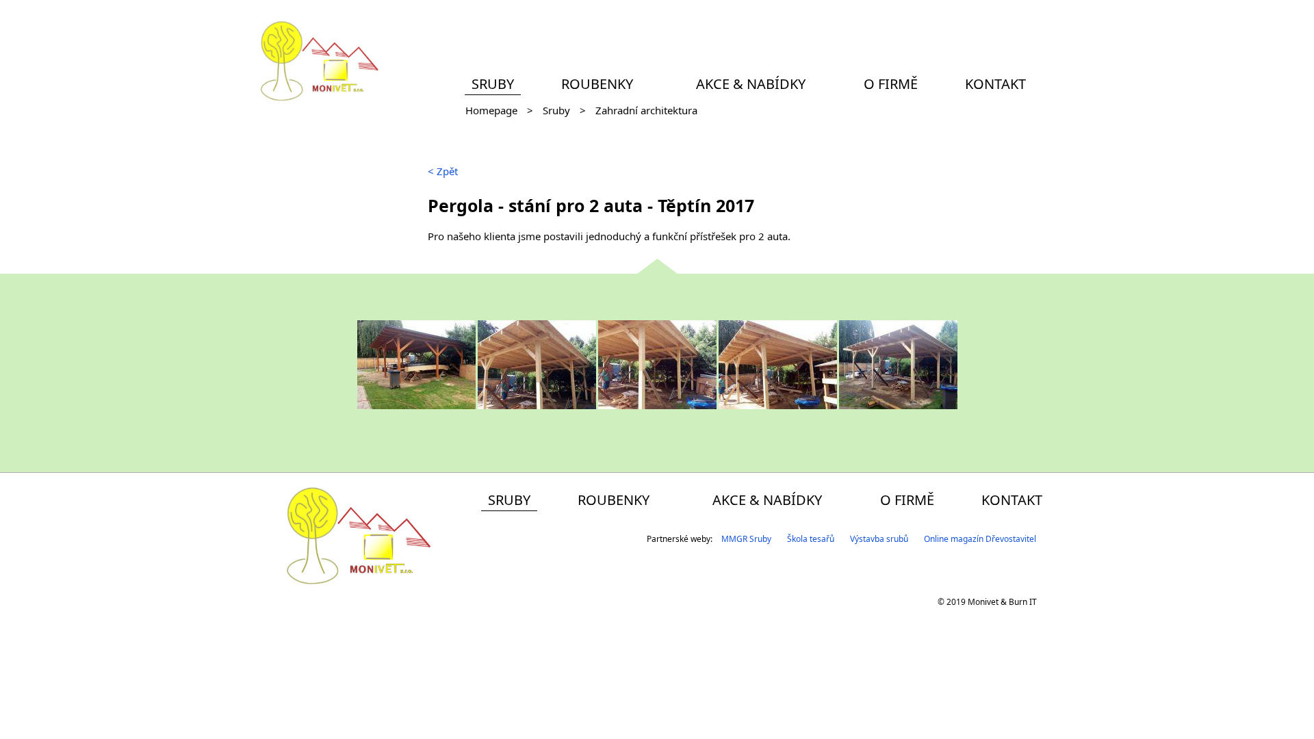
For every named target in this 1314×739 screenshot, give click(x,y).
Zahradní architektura (646, 110)
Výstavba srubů (879, 539)
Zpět (443, 171)
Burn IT (1023, 602)
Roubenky (597, 84)
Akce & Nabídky (751, 84)
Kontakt (995, 84)
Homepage (491, 110)
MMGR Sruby (746, 539)
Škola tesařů (810, 539)
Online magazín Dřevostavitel (980, 539)
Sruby (493, 84)
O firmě (891, 84)
